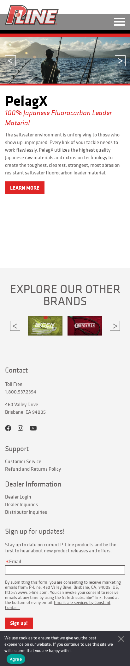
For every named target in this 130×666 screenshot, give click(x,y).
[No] (121, 639)
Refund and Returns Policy (33, 469)
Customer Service (23, 461)
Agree (16, 659)
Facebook (8, 428)
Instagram (21, 428)
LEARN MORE (24, 187)
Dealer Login (18, 496)
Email (15, 561)
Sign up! (19, 622)
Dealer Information (33, 484)
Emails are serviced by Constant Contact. (57, 605)
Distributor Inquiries (26, 512)
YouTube (33, 428)
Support (17, 448)
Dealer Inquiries (21, 504)
